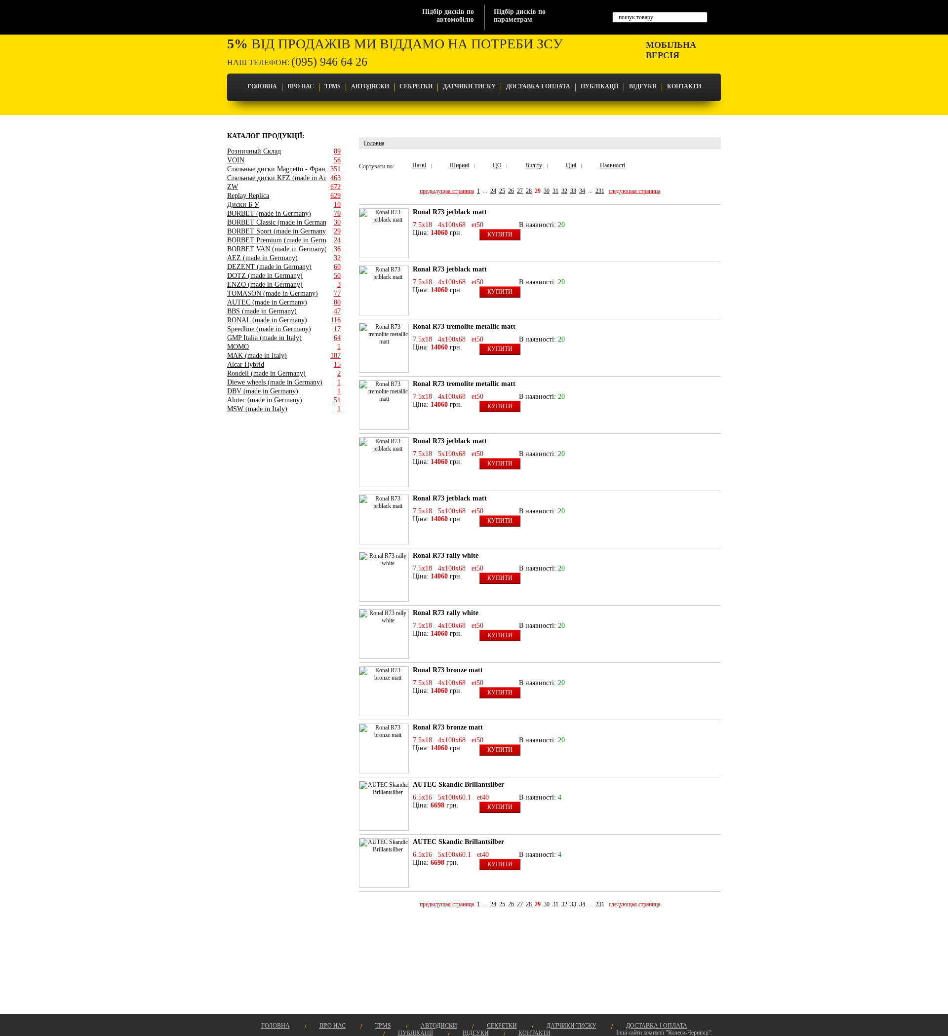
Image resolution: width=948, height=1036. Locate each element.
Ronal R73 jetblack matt (450, 212)
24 (493, 191)
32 (564, 191)
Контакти (684, 86)
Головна (262, 86)
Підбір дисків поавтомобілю (448, 15)
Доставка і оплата (538, 86)
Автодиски (370, 86)
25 (502, 191)
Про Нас (300, 86)
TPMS (332, 86)
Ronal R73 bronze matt (448, 670)
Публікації (600, 86)
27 (520, 191)
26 (511, 191)
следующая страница (634, 191)
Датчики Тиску (469, 86)
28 (529, 191)
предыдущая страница (447, 191)
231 (599, 191)
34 (582, 191)
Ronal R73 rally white (445, 555)
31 (555, 191)
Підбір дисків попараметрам (520, 15)
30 (547, 191)
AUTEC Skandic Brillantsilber (458, 784)
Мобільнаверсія (671, 50)
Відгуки (643, 86)
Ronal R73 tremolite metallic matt (464, 326)
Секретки (416, 86)
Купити (500, 234)
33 (573, 191)
